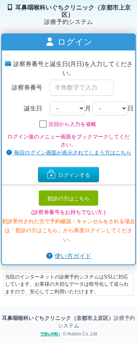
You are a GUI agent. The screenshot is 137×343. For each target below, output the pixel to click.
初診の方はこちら (68, 198)
